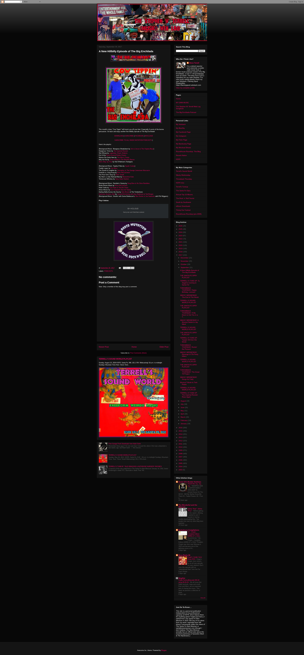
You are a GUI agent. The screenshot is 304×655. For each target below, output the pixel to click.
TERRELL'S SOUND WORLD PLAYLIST (115, 359)
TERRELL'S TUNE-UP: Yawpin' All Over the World (188, 340)
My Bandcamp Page (183, 144)
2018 (181, 252)
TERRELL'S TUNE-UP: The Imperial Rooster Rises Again (189, 395)
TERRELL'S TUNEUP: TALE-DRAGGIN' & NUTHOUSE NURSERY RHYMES (135, 466)
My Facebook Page (183, 132)
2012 (181, 441)
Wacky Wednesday (183, 175)
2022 (181, 239)
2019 (181, 248)
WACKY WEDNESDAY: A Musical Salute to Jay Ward (189, 322)
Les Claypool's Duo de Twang (121, 190)
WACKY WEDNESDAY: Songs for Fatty (188, 378)
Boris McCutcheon (123, 172)
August (183, 401)
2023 (181, 236)
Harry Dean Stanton (122, 179)
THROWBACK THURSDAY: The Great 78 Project (189, 372)
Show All (202, 598)
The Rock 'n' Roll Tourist (185, 198)
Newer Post (104, 347)
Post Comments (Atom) (138, 353)
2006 (181, 460)
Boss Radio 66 (184, 555)
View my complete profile (185, 88)
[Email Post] (119, 268)
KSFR (178, 159)
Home (134, 347)
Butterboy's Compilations (188, 530)
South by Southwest (183, 202)
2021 (181, 242)
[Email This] (124, 268)
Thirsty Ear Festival (183, 210)
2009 (181, 450)
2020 (181, 245)
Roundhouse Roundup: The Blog (188, 151)
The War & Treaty (123, 157)
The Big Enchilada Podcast (186, 112)
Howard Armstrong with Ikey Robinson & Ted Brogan (135, 194)
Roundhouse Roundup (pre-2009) (189, 214)
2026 (181, 226)
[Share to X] (128, 268)
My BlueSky (180, 128)
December (185, 258)
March (183, 417)
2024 (181, 232)
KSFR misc (180, 183)
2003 (181, 470)
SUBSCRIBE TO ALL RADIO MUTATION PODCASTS (133, 140)
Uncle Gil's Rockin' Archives (189, 482)
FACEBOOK (139, 136)
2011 (181, 444)
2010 (181, 447)
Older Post (163, 347)
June (183, 407)
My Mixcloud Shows (183, 148)
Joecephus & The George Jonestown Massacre (133, 170)
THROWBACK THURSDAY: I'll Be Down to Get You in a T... (189, 314)
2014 (181, 434)
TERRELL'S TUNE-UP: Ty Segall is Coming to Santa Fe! (190, 283)
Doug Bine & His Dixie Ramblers (138, 183)
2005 (181, 463)
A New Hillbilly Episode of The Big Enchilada (189, 271)
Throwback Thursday (184, 179)
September (185, 267)
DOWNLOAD (118, 136)
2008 (181, 454)
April (182, 414)
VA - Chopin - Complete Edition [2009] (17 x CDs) (194, 534)
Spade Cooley (130, 166)
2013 (181, 437)
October (184, 264)
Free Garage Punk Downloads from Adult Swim (125, 444)
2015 (181, 431)
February (184, 420)
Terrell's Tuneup (182, 187)
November (185, 261)
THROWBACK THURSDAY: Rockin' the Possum (188, 347)
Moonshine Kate (128, 177)
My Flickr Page (181, 140)
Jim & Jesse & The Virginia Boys (142, 149)
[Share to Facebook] (131, 268)
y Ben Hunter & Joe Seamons (144, 196)
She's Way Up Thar (106, 162)
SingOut (181, 578)
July (182, 404)
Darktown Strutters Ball (107, 194)
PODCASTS (108, 271)
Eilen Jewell (120, 175)
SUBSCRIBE (129, 136)
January (184, 424)
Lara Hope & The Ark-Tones (118, 187)
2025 (181, 229)
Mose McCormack (121, 185)
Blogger (163, 650)
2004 (181, 466)
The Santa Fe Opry (183, 191)
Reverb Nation (181, 155)
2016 (181, 428)
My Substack (181, 124)
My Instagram (181, 136)
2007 (181, 457)
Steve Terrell (194, 63)
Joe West (114, 168)
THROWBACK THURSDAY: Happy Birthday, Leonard (188, 290)
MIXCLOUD (149, 136)
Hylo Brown (125, 192)
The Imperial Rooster (121, 151)
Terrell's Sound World (184, 171)
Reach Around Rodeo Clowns (116, 155)
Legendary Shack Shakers (118, 153)
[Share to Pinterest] (133, 268)
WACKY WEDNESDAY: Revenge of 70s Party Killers (189, 354)
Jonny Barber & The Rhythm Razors (122, 159)
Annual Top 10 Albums (184, 194)
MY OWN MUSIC (182, 103)
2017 (181, 255)
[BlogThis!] (126, 268)
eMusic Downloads (183, 206)
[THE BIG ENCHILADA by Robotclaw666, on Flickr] (133, 61)
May (182, 411)
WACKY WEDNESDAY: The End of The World (189, 296)
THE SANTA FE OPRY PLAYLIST (188, 277)
